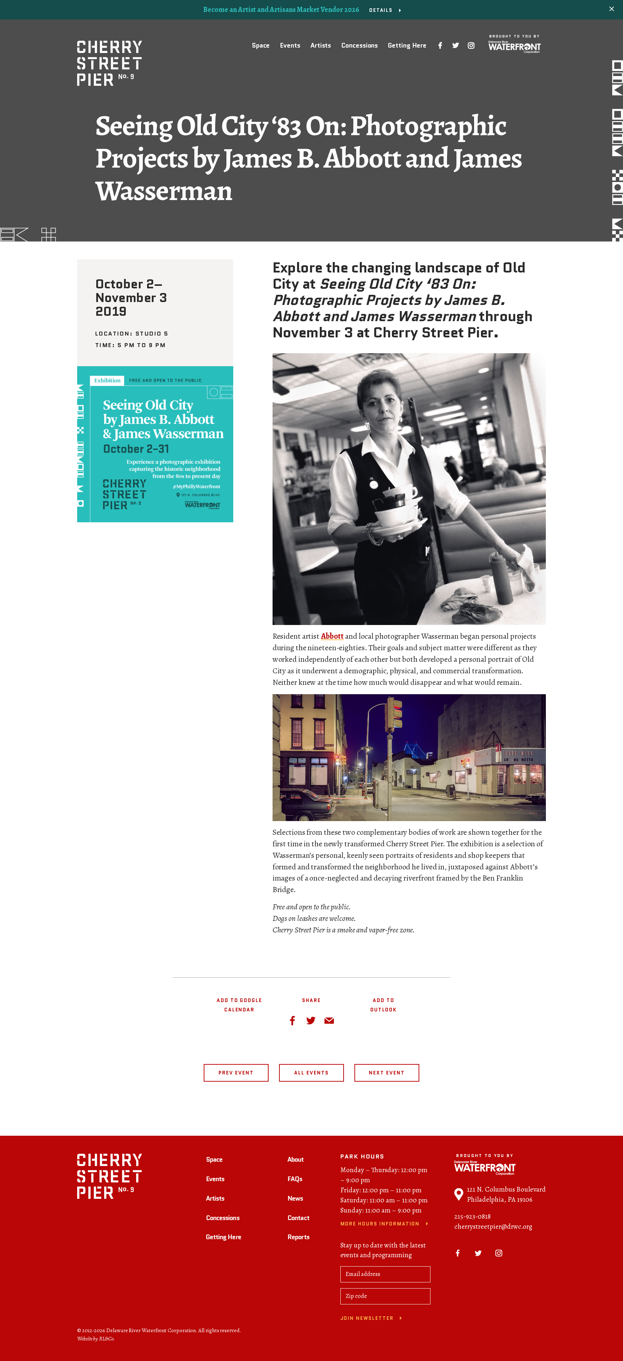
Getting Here (407, 45)
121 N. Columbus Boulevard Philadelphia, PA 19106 (506, 1194)
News (295, 1198)
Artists (320, 45)
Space (261, 45)
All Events (311, 1072)
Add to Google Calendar (239, 1005)
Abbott (332, 636)
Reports (298, 1237)
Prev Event (236, 1072)
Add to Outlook (383, 1005)
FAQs (294, 1179)
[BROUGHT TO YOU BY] (514, 47)
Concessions (359, 45)
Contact (298, 1218)
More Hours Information (380, 1223)
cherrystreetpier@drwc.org (493, 1226)
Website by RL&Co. (96, 1338)
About (295, 1159)
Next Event (387, 1072)
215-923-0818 (472, 1216)
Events (290, 45)
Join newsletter (367, 1318)
